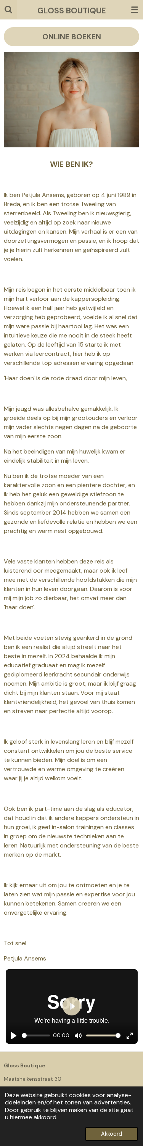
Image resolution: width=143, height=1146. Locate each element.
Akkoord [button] (111, 1133)
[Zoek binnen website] (8, 9)
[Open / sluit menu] (134, 9)
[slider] (36, 1035)
